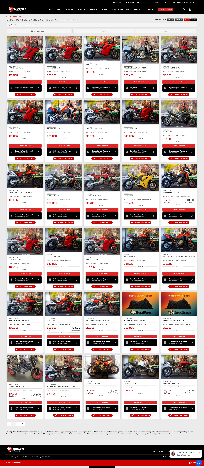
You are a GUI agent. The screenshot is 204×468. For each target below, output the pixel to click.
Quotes (69, 9)
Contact (149, 9)
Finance (81, 9)
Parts (104, 9)
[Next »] (22, 424)
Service (93, 9)
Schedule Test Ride (165, 9)
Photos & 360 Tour (120, 9)
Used (59, 9)
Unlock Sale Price (25, 82)
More (24, 77)
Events (137, 9)
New (49, 9)
